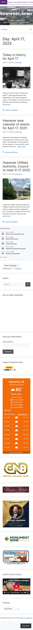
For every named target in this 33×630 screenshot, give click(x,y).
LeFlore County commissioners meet (15, 234)
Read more (6, 104)
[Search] (27, 284)
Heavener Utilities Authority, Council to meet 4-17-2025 (16, 166)
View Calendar (3, 257)
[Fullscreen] (28, 592)
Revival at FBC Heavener (12, 239)
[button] (30, 29)
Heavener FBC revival (11, 244)
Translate (18, 268)
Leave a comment (11, 110)
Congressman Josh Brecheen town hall (15, 248)
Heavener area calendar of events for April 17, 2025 (16, 124)
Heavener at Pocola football (12, 253)
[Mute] (25, 592)
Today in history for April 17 (14, 56)
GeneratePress (27, 618)
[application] (16, 586)
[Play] (5, 592)
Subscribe (26, 626)
